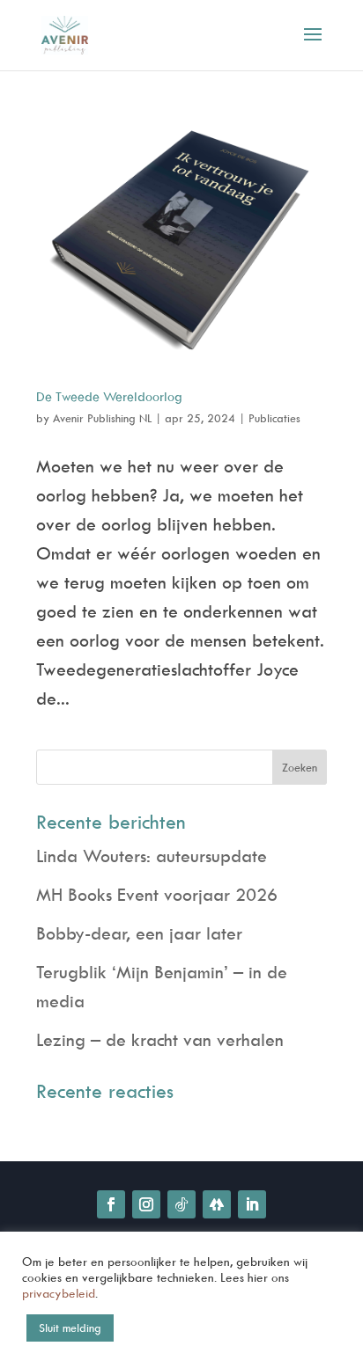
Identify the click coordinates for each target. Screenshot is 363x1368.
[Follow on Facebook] (111, 1204)
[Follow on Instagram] (146, 1204)
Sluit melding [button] (70, 1327)
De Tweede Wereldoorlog (109, 396)
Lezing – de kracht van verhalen (160, 1039)
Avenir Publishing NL (102, 418)
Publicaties (274, 418)
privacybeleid (58, 1292)
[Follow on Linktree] (217, 1204)
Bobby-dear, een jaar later (139, 933)
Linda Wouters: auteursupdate (151, 856)
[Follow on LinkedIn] (252, 1204)
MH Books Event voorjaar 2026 (157, 894)
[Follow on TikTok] (181, 1204)
